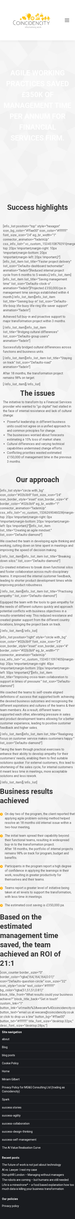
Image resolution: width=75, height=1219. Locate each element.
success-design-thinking (17, 1131)
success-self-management (19, 1139)
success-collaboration (16, 1123)
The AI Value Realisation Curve (21, 1147)
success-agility (11, 1115)
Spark (5, 1099)
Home (6, 1071)
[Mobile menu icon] (67, 20)
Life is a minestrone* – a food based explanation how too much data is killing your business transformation (38, 1186)
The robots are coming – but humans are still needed (35, 1179)
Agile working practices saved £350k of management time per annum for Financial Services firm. (37, 105)
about (5, 1039)
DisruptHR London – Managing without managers (33, 1174)
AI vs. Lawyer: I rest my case (19, 1169)
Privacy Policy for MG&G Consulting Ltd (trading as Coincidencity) (33, 1089)
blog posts (8, 1055)
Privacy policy (10, 1206)
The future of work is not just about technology (31, 1164)
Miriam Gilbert (11, 1079)
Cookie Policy (10, 1063)
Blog (5, 1047)
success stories (11, 1107)
